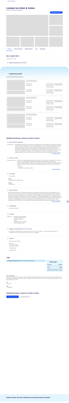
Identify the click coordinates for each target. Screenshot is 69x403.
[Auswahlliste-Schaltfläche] (62, 8)
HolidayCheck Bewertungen (12, 296)
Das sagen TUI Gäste (25, 296)
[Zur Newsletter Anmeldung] (68, 202)
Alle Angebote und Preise (56, 12)
